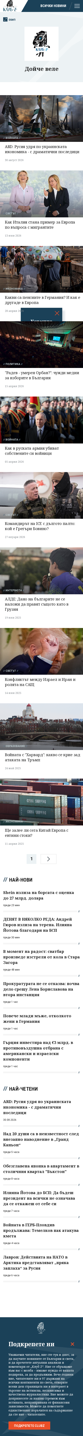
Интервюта (14, 590)
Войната (12, 138)
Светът (11, 213)
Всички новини (53, 6)
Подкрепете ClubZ (29, 1425)
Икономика (14, 288)
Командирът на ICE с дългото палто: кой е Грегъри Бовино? (40, 526)
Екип (12, 19)
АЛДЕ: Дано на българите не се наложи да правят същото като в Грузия (37, 604)
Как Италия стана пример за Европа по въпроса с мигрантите (40, 224)
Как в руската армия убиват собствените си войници (32, 451)
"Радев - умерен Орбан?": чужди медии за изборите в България (42, 375)
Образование (15, 746)
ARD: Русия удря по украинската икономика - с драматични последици (42, 149)
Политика (13, 364)
